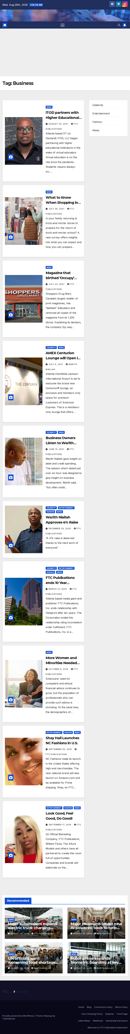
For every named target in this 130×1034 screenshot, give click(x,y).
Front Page (122, 1014)
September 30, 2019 (60, 749)
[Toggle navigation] (62, 25)
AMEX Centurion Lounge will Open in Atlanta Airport (63, 358)
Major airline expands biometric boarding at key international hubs (95, 962)
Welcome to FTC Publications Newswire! (108, 1027)
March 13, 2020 (58, 589)
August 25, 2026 (20, 933)
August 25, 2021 (59, 124)
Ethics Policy (121, 1007)
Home (81, 1007)
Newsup (48, 1015)
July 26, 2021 (57, 209)
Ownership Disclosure (117, 1020)
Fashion (50, 512)
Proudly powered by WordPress (18, 1015)
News (49, 107)
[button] (119, 25)
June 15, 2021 (57, 449)
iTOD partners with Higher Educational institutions (62, 117)
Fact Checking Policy (92, 1014)
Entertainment (66, 508)
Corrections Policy (103, 1007)
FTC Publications (44, 933)
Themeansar (8, 1018)
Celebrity (51, 347)
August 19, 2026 (20, 968)
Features (109, 1014)
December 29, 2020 (60, 528)
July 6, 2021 (56, 364)
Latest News (84, 1020)
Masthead (98, 1020)
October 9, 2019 (59, 669)
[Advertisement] (65, 52)
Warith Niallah (42, 968)
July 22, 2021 (57, 284)
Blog (89, 1007)
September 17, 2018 (60, 824)
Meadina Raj (104, 933)
